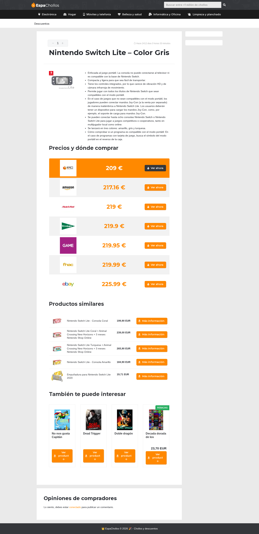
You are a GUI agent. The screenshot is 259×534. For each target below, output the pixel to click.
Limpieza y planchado (207, 14)
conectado (75, 507)
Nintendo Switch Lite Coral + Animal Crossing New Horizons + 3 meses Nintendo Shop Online (87, 334)
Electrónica (49, 14)
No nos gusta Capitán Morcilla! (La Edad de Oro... (61, 435)
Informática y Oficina (167, 14)
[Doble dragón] (125, 420)
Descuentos (41, 23)
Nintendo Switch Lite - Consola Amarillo (89, 362)
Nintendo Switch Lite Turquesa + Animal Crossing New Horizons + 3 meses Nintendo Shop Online (89, 348)
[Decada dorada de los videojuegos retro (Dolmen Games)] (156, 420)
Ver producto (63, 456)
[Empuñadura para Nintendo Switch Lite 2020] (57, 376)
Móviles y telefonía (99, 14)
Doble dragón (124, 433)
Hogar (72, 14)
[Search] (224, 5)
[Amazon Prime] (122, 336)
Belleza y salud (132, 14)
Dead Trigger (91, 433)
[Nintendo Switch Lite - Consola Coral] (57, 321)
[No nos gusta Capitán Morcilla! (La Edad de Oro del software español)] (62, 420)
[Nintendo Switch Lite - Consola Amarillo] (57, 362)
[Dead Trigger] (93, 420)
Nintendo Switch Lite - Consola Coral (87, 320)
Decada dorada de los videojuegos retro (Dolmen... (156, 435)
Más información (153, 320)
